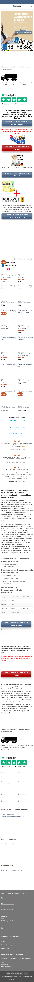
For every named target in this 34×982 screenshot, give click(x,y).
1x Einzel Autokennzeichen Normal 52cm (24, 276)
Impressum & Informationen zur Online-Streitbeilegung (16, 958)
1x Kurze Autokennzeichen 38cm (7, 303)
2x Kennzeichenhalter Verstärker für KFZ (23, 408)
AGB (2, 962)
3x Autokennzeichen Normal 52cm (8, 408)
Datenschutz (4, 964)
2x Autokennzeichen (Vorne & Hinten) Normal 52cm (16, 245)
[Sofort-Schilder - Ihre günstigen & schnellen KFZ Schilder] (17, 6)
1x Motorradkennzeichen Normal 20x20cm (24, 381)
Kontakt (3, 941)
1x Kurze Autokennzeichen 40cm (24, 303)
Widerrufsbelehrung (6, 966)
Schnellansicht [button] (7, 253)
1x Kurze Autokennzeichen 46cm (7, 381)
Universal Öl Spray (6, 326)
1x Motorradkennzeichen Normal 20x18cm (24, 327)
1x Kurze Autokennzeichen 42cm (7, 354)
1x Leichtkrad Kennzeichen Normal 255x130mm (24, 354)
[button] (2, 6)
